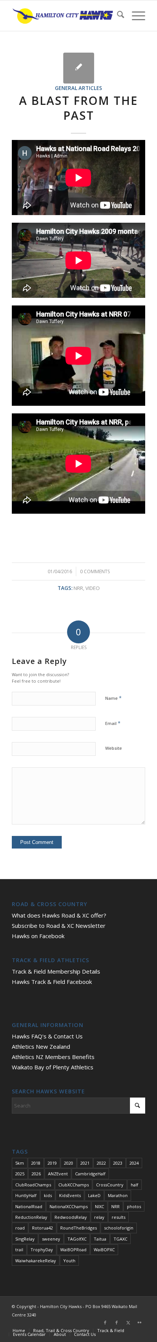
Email (112, 723)
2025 (19, 1173)
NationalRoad (28, 1206)
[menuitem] (116, 15)
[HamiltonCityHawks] (65, 15)
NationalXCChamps (69, 1206)
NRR (78, 588)
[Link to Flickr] (139, 1322)
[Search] (116, 15)
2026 (36, 1173)
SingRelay (25, 1239)
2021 (85, 1163)
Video (92, 588)
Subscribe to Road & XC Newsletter (59, 925)
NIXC (99, 1206)
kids (48, 1195)
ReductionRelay (31, 1217)
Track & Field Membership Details (56, 971)
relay (99, 1217)
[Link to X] (128, 1322)
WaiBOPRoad (73, 1249)
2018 (35, 1163)
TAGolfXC (77, 1239)
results (118, 1217)
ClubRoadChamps (33, 1185)
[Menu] (134, 15)
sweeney (51, 1239)
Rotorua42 (42, 1228)
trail (19, 1249)
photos (134, 1206)
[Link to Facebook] (105, 1322)
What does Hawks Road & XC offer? (59, 915)
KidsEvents (70, 1195)
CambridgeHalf (90, 1173)
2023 (117, 1163)
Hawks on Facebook (38, 936)
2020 (68, 1163)
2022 (101, 1163)
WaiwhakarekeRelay (35, 1260)
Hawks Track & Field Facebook (52, 981)
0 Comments (95, 571)
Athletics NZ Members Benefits (53, 1057)
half (134, 1185)
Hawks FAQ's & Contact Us (47, 1036)
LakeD (94, 1195)
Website (113, 748)
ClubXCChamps (73, 1185)
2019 (52, 1163)
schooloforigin (118, 1228)
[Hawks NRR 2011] (78, 68)
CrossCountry (109, 1185)
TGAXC (120, 1239)
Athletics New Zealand (41, 1046)
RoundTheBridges (78, 1228)
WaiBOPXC (104, 1249)
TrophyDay (41, 1249)
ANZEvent (58, 1173)
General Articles (78, 88)
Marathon (118, 1195)
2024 (134, 1163)
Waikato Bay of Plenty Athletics (52, 1067)
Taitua (100, 1239)
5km (19, 1163)
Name (113, 697)
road (20, 1228)
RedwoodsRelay (70, 1217)
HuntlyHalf (26, 1195)
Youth (69, 1260)
